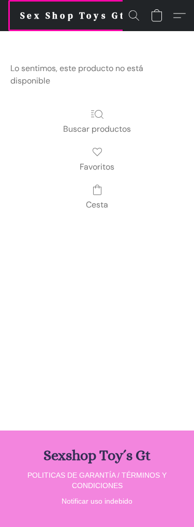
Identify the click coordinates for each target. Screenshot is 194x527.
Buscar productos (97, 128)
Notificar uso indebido (97, 501)
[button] (73, 15)
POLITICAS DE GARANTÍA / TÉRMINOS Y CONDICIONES (97, 480)
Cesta (97, 204)
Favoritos (97, 166)
